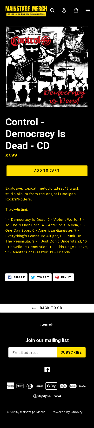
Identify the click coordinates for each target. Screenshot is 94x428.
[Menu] (87, 10)
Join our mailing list (47, 340)
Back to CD (50, 308)
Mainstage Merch (33, 412)
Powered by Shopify (67, 412)
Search (47, 324)
